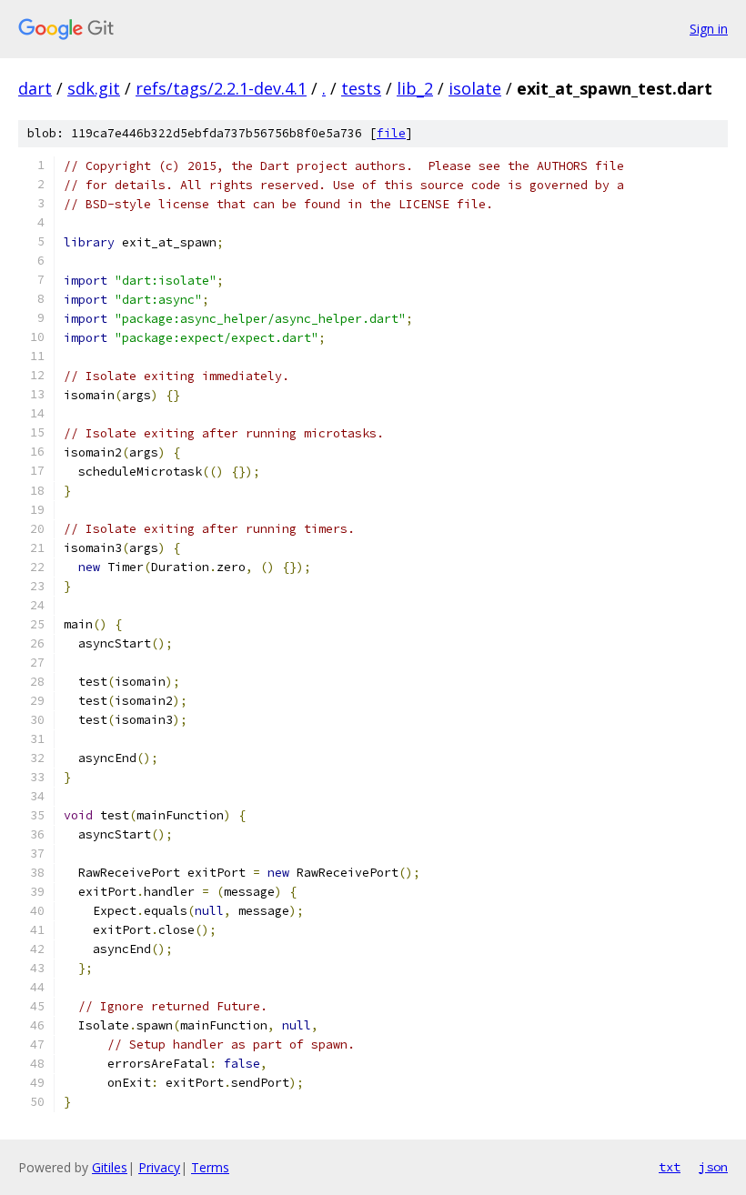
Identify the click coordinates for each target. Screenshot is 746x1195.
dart (35, 88)
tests (361, 88)
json (713, 1167)
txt (669, 1167)
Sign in (709, 28)
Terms (210, 1167)
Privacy (159, 1167)
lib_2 (415, 88)
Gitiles (109, 1167)
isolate (475, 88)
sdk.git (93, 88)
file (391, 133)
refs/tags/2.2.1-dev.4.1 (221, 88)
